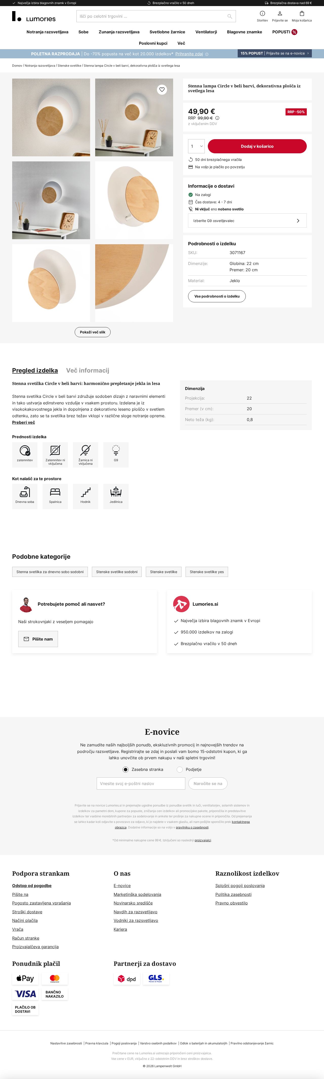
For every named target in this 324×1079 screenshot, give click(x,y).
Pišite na (20, 894)
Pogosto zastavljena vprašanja (41, 903)
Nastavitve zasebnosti (66, 1043)
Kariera (120, 929)
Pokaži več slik (92, 332)
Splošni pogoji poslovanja (240, 885)
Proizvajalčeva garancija (35, 946)
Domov (17, 65)
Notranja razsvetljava (40, 65)
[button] (51, 200)
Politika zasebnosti (233, 894)
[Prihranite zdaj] (162, 53)
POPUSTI (281, 31)
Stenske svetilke (69, 65)
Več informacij (87, 370)
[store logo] (33, 16)
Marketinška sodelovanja (137, 894)
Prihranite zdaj (189, 54)
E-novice (122, 885)
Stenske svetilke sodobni (116, 571)
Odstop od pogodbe (32, 885)
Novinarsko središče (133, 903)
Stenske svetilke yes (207, 571)
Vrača (17, 929)
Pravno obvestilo (231, 903)
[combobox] (156, 16)
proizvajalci (203, 840)
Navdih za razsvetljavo (135, 912)
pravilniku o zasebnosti (192, 827)
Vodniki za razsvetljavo (136, 920)
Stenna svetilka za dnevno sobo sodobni (50, 571)
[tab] (35, 370)
